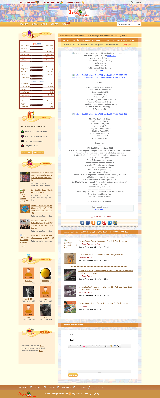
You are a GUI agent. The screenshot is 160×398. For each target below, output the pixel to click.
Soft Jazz (23, 75)
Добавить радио (74, 2)
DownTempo (25, 92)
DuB (51, 92)
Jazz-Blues (50, 66)
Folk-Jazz (23, 66)
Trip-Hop (23, 89)
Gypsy (51, 107)
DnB (51, 89)
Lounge (50, 86)
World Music (25, 83)
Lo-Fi (22, 98)
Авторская (24, 107)
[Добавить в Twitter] (99, 223)
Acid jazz (23, 60)
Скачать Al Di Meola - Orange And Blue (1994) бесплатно (101, 254)
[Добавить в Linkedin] (110, 223)
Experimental (25, 95)
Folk (22, 101)
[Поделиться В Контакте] (82, 223)
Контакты (98, 387)
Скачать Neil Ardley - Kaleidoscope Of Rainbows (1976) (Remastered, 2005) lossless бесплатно (105, 271)
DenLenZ (28, 281)
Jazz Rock (82, 244)
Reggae (23, 104)
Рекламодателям (27, 2)
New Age (50, 101)
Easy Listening (25, 86)
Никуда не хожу (31, 146)
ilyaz (45, 317)
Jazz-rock (50, 51)
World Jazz (49, 57)
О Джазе (54, 24)
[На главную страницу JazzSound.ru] (80, 11)
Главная (24, 24)
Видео (35, 24)
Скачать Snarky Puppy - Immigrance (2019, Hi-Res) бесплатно (102, 241)
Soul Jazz (50, 72)
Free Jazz (24, 51)
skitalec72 (28, 299)
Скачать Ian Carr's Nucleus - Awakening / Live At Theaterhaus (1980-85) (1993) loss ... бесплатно (105, 288)
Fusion (23, 63)
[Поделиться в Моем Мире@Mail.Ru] (115, 223)
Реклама (66, 387)
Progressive (24, 69)
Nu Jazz (50, 75)
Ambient (50, 98)
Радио (65, 24)
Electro (51, 104)
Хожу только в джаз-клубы (36, 136)
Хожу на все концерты (34, 141)
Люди (44, 24)
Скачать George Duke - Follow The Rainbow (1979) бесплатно (103, 303)
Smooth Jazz (49, 54)
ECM (51, 48)
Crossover (50, 63)
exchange (45, 281)
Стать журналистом (51, 2)
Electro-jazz (49, 60)
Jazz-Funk (24, 72)
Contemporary (25, 77)
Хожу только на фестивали (36, 132)
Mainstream (25, 54)
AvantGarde (25, 45)
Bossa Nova (49, 45)
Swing (23, 57)
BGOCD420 (111, 56)
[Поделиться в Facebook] (88, 223)
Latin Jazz (24, 48)
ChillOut (50, 95)
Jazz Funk (97, 244)
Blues (51, 83)
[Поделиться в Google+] (104, 223)
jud (28, 317)
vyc (45, 299)
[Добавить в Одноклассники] (93, 223)
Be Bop (50, 69)
